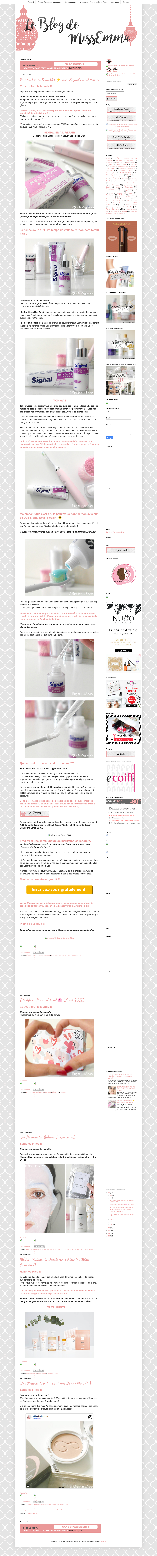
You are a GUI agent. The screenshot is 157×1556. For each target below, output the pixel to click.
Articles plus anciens (92, 1510)
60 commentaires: (26, 1246)
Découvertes (29, 955)
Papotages (109, 195)
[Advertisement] (59, 976)
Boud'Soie (112, 166)
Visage (91, 1249)
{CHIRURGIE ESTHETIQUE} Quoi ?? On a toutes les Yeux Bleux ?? (126, 1088)
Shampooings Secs (124, 202)
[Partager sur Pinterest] (43, 952)
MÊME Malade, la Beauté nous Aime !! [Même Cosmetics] (121, 1210)
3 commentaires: (25, 1501)
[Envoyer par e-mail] (34, 952)
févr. (111, 1222)
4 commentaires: (25, 952)
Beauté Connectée (130, 160)
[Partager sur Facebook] (40, 952)
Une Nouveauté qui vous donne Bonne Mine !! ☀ (56, 1383)
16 (109, 1228)
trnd (80, 955)
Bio (133, 162)
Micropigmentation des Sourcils (115, 191)
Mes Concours (70, 2)
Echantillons (120, 175)
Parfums (121, 195)
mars (111, 1219)
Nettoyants (119, 193)
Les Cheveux (114, 185)
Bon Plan (41, 1092)
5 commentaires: (25, 1370)
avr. (111, 1198)
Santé (127, 200)
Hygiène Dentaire (39, 955)
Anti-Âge (28, 1249)
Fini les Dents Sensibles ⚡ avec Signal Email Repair (59, 79)
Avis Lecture (119, 160)
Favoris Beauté (115, 179)
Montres (110, 193)
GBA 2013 (125, 179)
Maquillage (37, 1504)
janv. (111, 1224)
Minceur (52, 1249)
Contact (126, 2)
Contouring (122, 170)
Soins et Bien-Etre (56, 955)
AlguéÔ (108, 158)
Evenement (123, 177)
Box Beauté (48, 1092)
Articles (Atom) (32, 1513)
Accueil (31, 2)
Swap (111, 207)
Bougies (133, 166)
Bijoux (128, 162)
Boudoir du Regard (123, 166)
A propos (115, 2)
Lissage (118, 187)
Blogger (103, 1541)
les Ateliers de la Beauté (130, 183)
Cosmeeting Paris (111, 173)
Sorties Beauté (131, 205)
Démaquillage (110, 175)
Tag (117, 207)
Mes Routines (128, 189)
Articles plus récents (26, 1510)
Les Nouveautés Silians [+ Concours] (47, 1137)
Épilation (115, 177)
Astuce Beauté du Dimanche (49, 2)
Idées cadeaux (42, 1373)
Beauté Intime (110, 162)
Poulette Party (130, 197)
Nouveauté (47, 955)
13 (109, 1236)
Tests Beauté (74, 955)
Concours (109, 170)
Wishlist (121, 213)
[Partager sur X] (38, 952)
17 (109, 1193)
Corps (39, 1249)
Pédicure (120, 197)
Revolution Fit (126, 198)
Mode (135, 191)
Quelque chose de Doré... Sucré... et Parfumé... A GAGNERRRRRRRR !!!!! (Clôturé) (120, 1076)
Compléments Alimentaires (127, 168)
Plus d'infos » (24, 1081)
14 (109, 1233)
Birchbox (28, 1092)
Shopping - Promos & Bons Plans (93, 2)
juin (111, 1195)
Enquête (129, 175)
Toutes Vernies (130, 209)
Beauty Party (120, 162)
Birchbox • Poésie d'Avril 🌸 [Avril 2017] (52, 1000)
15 (109, 1231)
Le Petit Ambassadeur (115, 183)
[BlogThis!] (36, 952)
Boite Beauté (121, 164)
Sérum (114, 202)
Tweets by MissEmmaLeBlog (115, 532)
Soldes (121, 205)
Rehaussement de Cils (112, 198)
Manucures (128, 187)
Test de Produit (66, 955)
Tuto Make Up (115, 211)
